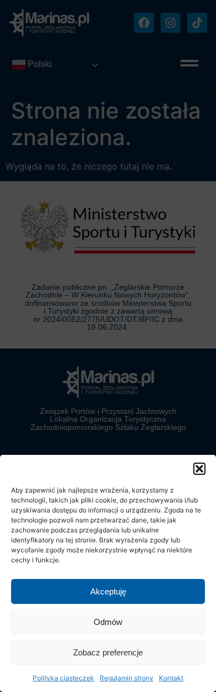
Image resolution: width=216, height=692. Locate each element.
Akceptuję (108, 591)
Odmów (108, 622)
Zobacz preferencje (108, 652)
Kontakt (171, 678)
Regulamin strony (126, 678)
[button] (199, 468)
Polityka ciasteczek (63, 678)
